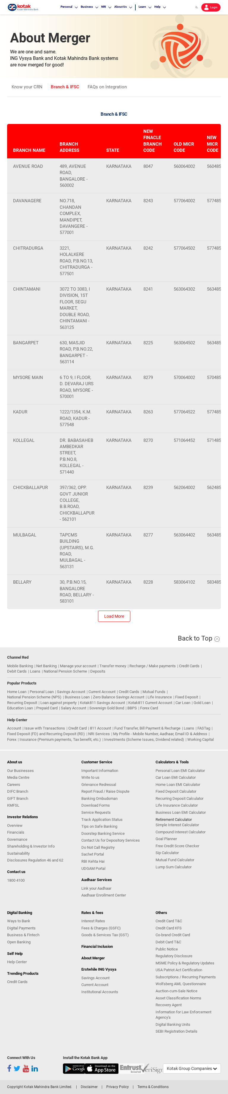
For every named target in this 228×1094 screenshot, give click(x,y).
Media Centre (18, 777)
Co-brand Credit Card (173, 935)
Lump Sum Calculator (173, 867)
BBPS (132, 708)
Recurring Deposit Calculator (179, 798)
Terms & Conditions (153, 1087)
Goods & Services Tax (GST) (105, 935)
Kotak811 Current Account (150, 702)
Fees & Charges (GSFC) (101, 928)
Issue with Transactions (44, 728)
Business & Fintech (23, 935)
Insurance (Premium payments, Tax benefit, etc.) (60, 739)
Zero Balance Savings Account (118, 697)
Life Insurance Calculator (177, 805)
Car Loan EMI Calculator (176, 777)
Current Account (101, 691)
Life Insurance (160, 697)
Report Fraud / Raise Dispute (105, 791)
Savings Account (71, 691)
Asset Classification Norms (178, 998)
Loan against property (58, 702)
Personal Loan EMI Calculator (180, 770)
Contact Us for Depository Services (110, 840)
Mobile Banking (20, 666)
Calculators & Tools (172, 762)
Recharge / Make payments (152, 666)
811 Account (100, 728)
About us (14, 762)
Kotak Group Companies (190, 1068)
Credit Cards (189, 666)
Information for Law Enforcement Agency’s (183, 1015)
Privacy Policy (117, 1087)
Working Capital (200, 739)
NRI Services (99, 734)
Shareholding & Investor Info (31, 846)
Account (14, 728)
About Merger (93, 958)
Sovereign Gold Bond (106, 708)
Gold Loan (202, 702)
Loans (35, 671)
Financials (15, 832)
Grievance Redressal (98, 784)
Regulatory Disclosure (174, 956)
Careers (13, 784)
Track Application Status (102, 819)
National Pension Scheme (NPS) (34, 697)
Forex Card (149, 708)
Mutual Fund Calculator (175, 860)
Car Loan (182, 702)
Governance (17, 839)
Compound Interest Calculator (180, 832)
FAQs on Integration (107, 87)
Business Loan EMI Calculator (181, 812)
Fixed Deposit (186, 697)
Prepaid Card (47, 708)
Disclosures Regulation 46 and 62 (35, 860)
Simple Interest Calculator (177, 825)
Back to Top (196, 638)
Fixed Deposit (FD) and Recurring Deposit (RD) (46, 734)
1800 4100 (16, 880)
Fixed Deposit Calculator (176, 791)
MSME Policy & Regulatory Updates (185, 963)
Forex (11, 739)
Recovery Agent (169, 1005)
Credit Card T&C (169, 921)
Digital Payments (21, 928)
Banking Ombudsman (99, 798)
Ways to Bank (18, 921)
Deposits (97, 671)
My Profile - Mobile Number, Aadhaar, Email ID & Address (160, 734)
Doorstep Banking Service (103, 833)
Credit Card (77, 728)
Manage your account (78, 666)
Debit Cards (17, 671)
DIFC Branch (17, 791)
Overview (15, 825)
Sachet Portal (92, 854)
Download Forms (95, 805)
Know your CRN (27, 87)
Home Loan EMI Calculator (178, 784)
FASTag (203, 728)
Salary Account (73, 708)
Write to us (90, 777)
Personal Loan (42, 691)
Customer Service (96, 762)
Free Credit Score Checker (177, 846)
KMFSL (13, 805)
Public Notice (167, 949)
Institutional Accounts (99, 992)
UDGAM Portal (93, 868)
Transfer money (112, 666)
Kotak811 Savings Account (102, 702)
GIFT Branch (17, 798)
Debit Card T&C (168, 942)
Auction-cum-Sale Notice (176, 991)
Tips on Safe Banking (99, 826)
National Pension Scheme (65, 671)
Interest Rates (93, 921)
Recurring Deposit (22, 702)
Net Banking (46, 666)
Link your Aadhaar (96, 888)
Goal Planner (166, 839)
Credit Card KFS (169, 928)
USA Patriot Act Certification (179, 970)
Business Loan (77, 697)
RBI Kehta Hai (92, 861)
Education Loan (20, 708)
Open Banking (19, 942)
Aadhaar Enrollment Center (103, 895)
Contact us (16, 872)
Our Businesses (20, 770)
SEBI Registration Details (176, 1031)
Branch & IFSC (65, 87)
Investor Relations (22, 817)
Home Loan (16, 691)
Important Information (99, 770)
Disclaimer (89, 1087)
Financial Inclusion (97, 946)
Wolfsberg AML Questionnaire (181, 984)
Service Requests (96, 812)
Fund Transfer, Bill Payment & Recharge (147, 728)
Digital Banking (19, 912)
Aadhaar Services (96, 880)
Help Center (17, 962)
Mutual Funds (153, 691)
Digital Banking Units (173, 1024)
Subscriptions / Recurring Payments (186, 977)
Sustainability (18, 853)
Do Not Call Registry (98, 847)
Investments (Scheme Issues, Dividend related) (144, 739)
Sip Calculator (167, 853)
